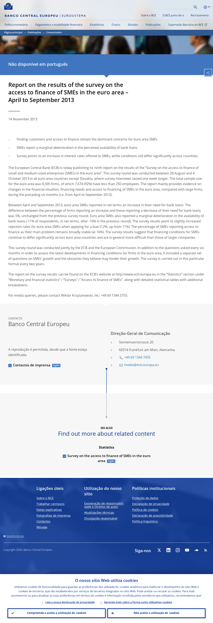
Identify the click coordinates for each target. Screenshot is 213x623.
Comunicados (54, 32)
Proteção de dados (145, 498)
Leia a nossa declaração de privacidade (70, 602)
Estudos (133, 25)
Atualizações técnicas (99, 512)
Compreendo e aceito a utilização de (56, 613)
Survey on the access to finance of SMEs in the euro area (108, 459)
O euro (116, 25)
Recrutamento (200, 15)
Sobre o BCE (148, 15)
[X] (159, 550)
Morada (41, 527)
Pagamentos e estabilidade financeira (58, 25)
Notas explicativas (49, 509)
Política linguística (145, 521)
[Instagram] (178, 550)
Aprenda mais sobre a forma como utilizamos (138, 602)
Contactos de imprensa (31, 365)
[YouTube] (187, 550)
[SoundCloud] (196, 550)
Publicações (153, 25)
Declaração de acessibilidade (152, 515)
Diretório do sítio (15, 536)
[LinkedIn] (168, 550)
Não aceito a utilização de (156, 613)
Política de (145, 509)
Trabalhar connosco (50, 504)
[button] (200, 7)
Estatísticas (97, 25)
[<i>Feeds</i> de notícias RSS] (206, 550)
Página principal (13, 32)
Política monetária (16, 25)
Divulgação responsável (100, 518)
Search (195, 7)
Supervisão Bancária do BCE (185, 25)
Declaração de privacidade (150, 504)
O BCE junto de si (173, 15)
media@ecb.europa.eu (141, 365)
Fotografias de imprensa (53, 515)
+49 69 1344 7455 (137, 357)
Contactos (43, 521)
